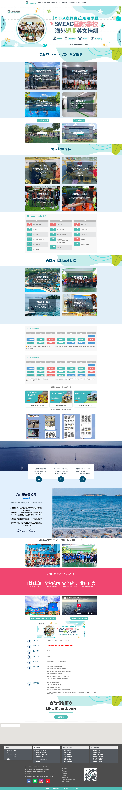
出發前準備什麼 (68, 757)
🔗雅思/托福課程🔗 (80, 70)
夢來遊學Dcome (12, 750)
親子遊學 (53, 2)
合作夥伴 (38, 747)
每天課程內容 (61, 149)
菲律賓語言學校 (42, 2)
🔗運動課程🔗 (43, 194)
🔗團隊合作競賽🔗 (80, 194)
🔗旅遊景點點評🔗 (80, 303)
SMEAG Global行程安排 (85, 405)
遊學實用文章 (96, 747)
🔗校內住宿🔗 (80, 101)
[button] (43, 133)
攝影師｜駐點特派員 (41, 752)
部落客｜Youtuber (41, 750)
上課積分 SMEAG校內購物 (36, 405)
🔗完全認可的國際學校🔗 (42, 71)
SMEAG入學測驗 (61, 405)
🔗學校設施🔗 (43, 101)
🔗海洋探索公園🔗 (42, 302)
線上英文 (58, 2)
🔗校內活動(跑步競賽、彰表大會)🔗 (80, 278)
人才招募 (78, 2)
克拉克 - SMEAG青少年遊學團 (61, 55)
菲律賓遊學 (64, 2)
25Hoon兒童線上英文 (41, 759)
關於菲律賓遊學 (68, 747)
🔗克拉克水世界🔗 (42, 277)
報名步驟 (84, 2)
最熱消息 (72, 2)
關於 (8, 747)
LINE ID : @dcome (61, 708)
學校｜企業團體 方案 (41, 754)
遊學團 (48, 2)
